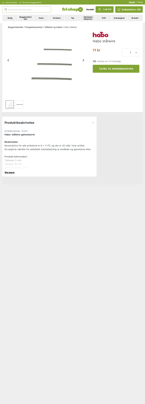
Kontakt (90, 9)
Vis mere (10, 172)
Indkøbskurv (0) (131, 9)
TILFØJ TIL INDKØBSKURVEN (116, 68)
